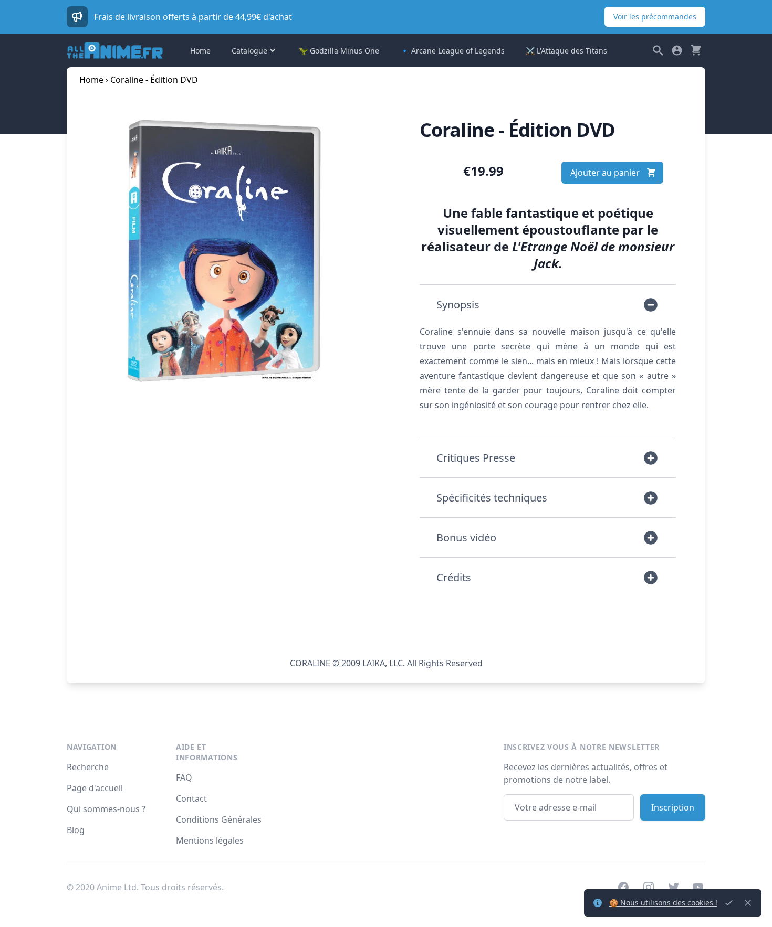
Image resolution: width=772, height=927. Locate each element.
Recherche (88, 767)
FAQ (184, 777)
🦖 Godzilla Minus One (339, 51)
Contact (191, 798)
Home (200, 51)
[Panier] (695, 50)
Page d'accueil (95, 788)
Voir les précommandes (654, 17)
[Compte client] (676, 50)
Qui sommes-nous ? (106, 809)
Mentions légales (210, 840)
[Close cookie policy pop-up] (729, 902)
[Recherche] (658, 50)
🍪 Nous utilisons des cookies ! (663, 903)
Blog (76, 830)
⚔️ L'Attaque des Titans (566, 51)
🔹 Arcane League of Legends (452, 51)
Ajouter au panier (605, 172)
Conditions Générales (219, 819)
